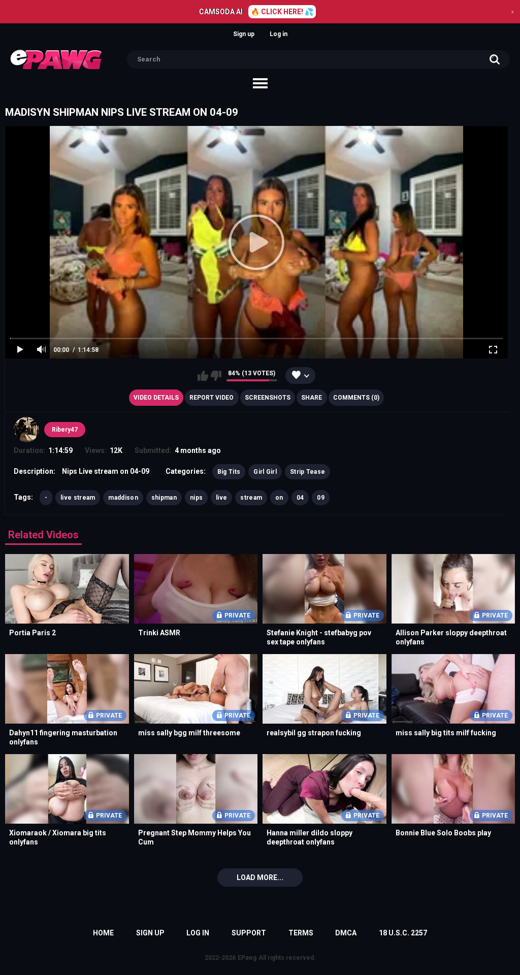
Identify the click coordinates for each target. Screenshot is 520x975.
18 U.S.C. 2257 (403, 933)
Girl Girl (265, 471)
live (221, 497)
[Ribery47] (26, 429)
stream (251, 497)
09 (320, 497)
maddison (123, 497)
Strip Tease (307, 471)
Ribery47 (65, 429)
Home (103, 933)
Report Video (211, 397)
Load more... (260, 877)
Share (311, 397)
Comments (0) (356, 397)
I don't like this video (216, 376)
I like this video (203, 376)
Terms (300, 933)
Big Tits (228, 471)
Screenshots (267, 397)
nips (196, 497)
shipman (164, 497)
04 (300, 497)
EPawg (247, 957)
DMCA (345, 933)
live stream (77, 497)
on (279, 497)
